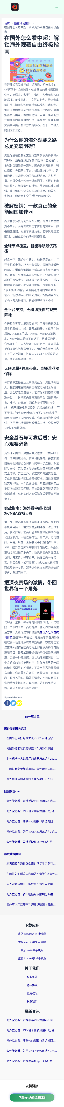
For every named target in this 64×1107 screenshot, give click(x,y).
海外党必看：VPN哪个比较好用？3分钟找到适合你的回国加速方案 (32, 811)
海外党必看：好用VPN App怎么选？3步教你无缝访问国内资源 (32, 831)
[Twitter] (13, 703)
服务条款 (32, 977)
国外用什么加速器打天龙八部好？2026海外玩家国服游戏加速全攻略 (32, 779)
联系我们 (32, 1001)
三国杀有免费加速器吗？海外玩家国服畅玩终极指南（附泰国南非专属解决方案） (32, 768)
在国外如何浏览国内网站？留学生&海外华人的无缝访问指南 (32, 873)
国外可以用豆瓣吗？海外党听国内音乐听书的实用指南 (32, 904)
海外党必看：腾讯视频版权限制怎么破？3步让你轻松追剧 (32, 894)
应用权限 (32, 993)
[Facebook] (7, 703)
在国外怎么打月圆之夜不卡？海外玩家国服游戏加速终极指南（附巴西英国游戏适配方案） (32, 738)
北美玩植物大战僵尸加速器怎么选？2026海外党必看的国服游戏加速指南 (32, 758)
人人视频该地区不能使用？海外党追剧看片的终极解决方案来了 (32, 884)
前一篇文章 (32, 716)
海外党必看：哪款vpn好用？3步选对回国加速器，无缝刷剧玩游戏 (32, 821)
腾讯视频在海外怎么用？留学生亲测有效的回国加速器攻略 (32, 863)
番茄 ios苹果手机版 (32, 950)
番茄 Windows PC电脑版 (32, 933)
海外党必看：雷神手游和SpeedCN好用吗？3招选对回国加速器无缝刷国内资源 (32, 841)
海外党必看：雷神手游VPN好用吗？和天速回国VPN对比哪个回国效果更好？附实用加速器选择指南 (32, 800)
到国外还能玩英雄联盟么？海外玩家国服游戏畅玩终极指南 (32, 748)
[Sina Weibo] (19, 703)
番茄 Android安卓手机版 (32, 958)
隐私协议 (32, 985)
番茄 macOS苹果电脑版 (32, 942)
